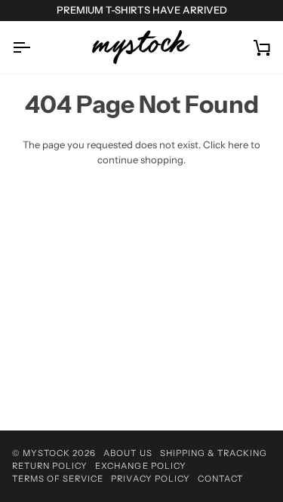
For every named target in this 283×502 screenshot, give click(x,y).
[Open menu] (34, 47)
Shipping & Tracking (214, 453)
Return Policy (50, 466)
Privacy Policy (150, 478)
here (238, 144)
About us (127, 453)
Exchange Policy (140, 466)
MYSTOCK (46, 453)
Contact (220, 478)
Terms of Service (57, 478)
